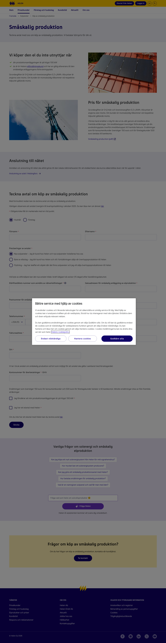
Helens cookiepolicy (60, 332)
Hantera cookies (82, 338)
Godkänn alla (117, 338)
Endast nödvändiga (51, 338)
